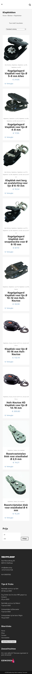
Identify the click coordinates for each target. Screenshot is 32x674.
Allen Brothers (8, 65)
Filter (25, 539)
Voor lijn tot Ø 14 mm (17, 343)
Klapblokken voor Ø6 (16, 67)
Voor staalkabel (21, 450)
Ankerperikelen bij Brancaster (10, 609)
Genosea (16, 653)
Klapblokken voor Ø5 (22, 65)
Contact (3, 635)
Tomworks (24, 672)
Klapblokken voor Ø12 (24, 286)
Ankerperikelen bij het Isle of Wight (11, 615)
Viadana (15, 450)
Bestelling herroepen (9, 641)
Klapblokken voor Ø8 (11, 121)
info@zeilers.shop (6, 567)
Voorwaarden (5, 638)
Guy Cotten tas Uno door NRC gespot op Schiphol (14, 596)
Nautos (16, 289)
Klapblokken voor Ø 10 (22, 172)
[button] (8, 83)
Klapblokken (14, 65)
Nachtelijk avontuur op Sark (9, 588)
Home (4, 15)
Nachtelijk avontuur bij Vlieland (10, 603)
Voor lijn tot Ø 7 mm (21, 121)
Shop (3, 633)
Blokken (10, 15)
